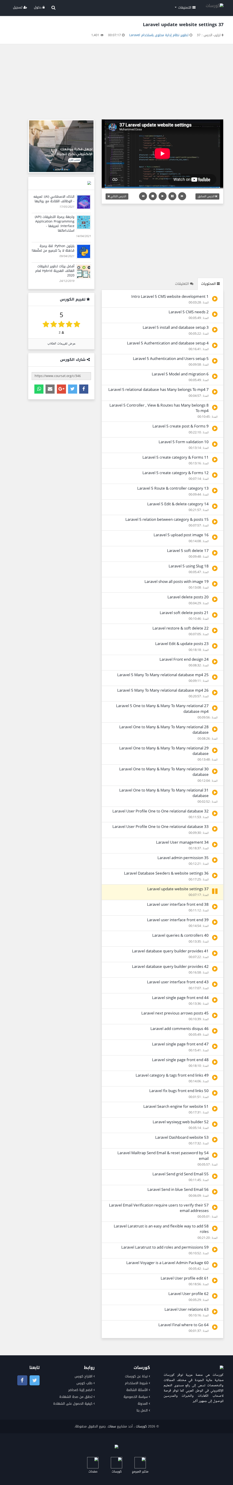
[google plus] (61, 389)
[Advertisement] (116, 83)
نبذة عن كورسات (136, 1376)
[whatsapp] (38, 389)
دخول (38, 7)
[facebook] (83, 389)
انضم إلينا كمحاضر (80, 1390)
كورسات (141, 1426)
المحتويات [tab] (209, 284)
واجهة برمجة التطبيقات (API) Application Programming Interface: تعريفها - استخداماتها (54, 224)
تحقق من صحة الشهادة (75, 1397)
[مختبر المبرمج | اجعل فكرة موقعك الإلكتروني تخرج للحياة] (61, 146)
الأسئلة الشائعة (137, 1390)
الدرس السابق (206, 196)
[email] (50, 389)
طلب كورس (84, 1383)
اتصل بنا (142, 1410)
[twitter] (72, 389)
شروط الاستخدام (136, 1383)
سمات (112, 1426)
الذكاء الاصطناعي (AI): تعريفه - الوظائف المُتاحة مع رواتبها (53, 199)
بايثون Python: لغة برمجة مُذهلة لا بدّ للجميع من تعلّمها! (53, 248)
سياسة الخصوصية (136, 1397)
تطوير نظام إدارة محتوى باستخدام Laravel (158, 35)
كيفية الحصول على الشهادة (72, 1404)
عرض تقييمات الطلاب (61, 344)
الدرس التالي (117, 196)
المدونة (143, 1404)
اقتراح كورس (83, 1376)
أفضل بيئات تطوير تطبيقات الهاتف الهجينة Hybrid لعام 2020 (54, 270)
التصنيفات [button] (184, 8)
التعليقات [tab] (182, 284)
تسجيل (18, 7)
